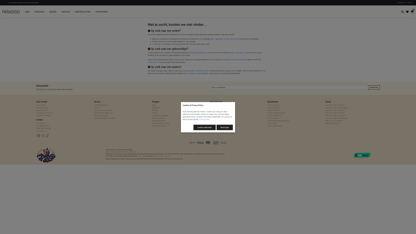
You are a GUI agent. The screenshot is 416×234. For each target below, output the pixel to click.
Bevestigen (224, 127)
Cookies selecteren (204, 127)
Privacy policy (204, 119)
